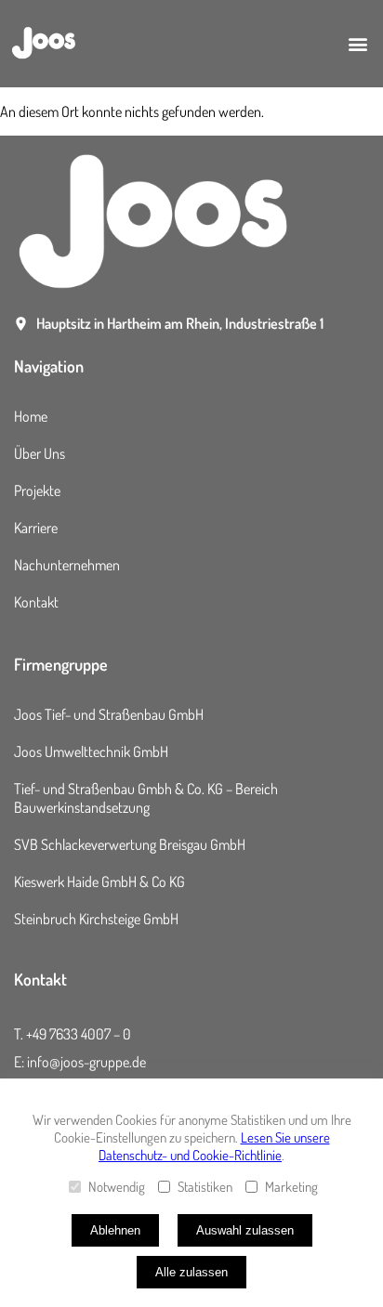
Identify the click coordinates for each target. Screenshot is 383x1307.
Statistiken (205, 1187)
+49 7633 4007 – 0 (78, 1034)
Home (30, 416)
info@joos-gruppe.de (86, 1061)
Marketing (291, 1187)
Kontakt (36, 602)
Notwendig (116, 1187)
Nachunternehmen (67, 564)
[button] (358, 44)
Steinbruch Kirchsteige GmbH (96, 918)
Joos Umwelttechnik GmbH (91, 751)
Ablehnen (115, 1230)
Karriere (36, 527)
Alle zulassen (191, 1272)
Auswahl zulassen (245, 1230)
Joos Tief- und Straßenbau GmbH (109, 714)
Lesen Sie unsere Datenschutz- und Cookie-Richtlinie (214, 1146)
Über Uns (39, 453)
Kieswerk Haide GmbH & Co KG (99, 881)
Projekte (37, 490)
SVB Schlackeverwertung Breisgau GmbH (129, 844)
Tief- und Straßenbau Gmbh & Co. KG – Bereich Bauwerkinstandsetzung (146, 798)
